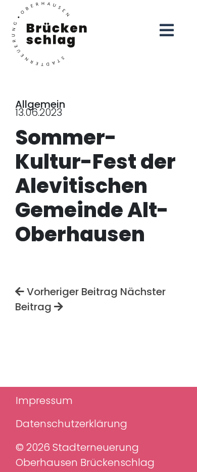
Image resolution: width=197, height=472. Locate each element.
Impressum (44, 400)
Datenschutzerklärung (71, 424)
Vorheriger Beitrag (71, 292)
